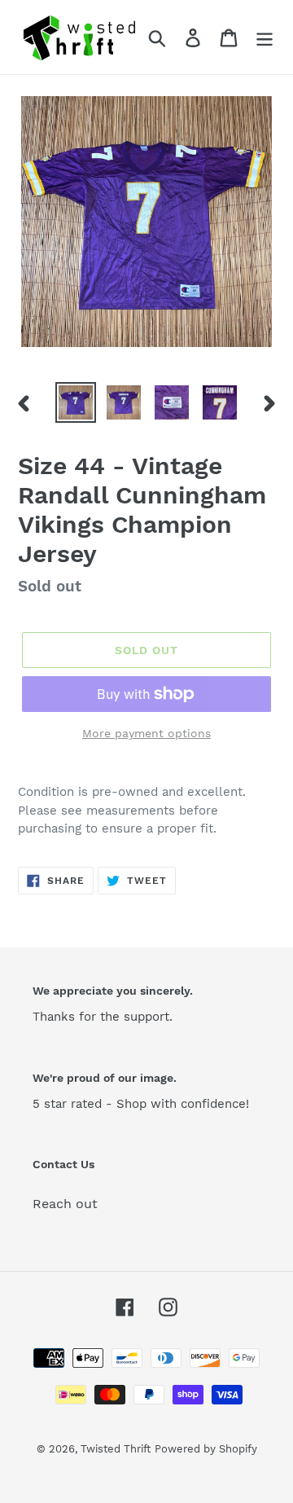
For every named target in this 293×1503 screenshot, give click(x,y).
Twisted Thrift (116, 1449)
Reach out (65, 1203)
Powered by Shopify (206, 1449)
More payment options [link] (146, 733)
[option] (75, 402)
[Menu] (264, 37)
